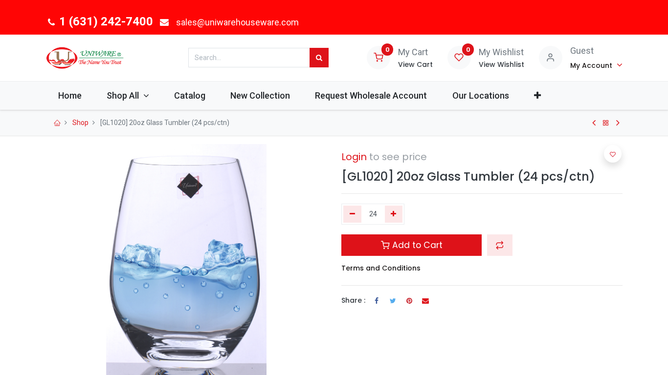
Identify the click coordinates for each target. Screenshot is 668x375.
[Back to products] (606, 123)
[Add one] (394, 214)
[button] (537, 95)
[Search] (319, 57)
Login (354, 157)
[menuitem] (70, 95)
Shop (80, 122)
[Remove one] (352, 214)
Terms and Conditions (381, 268)
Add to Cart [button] (416, 245)
